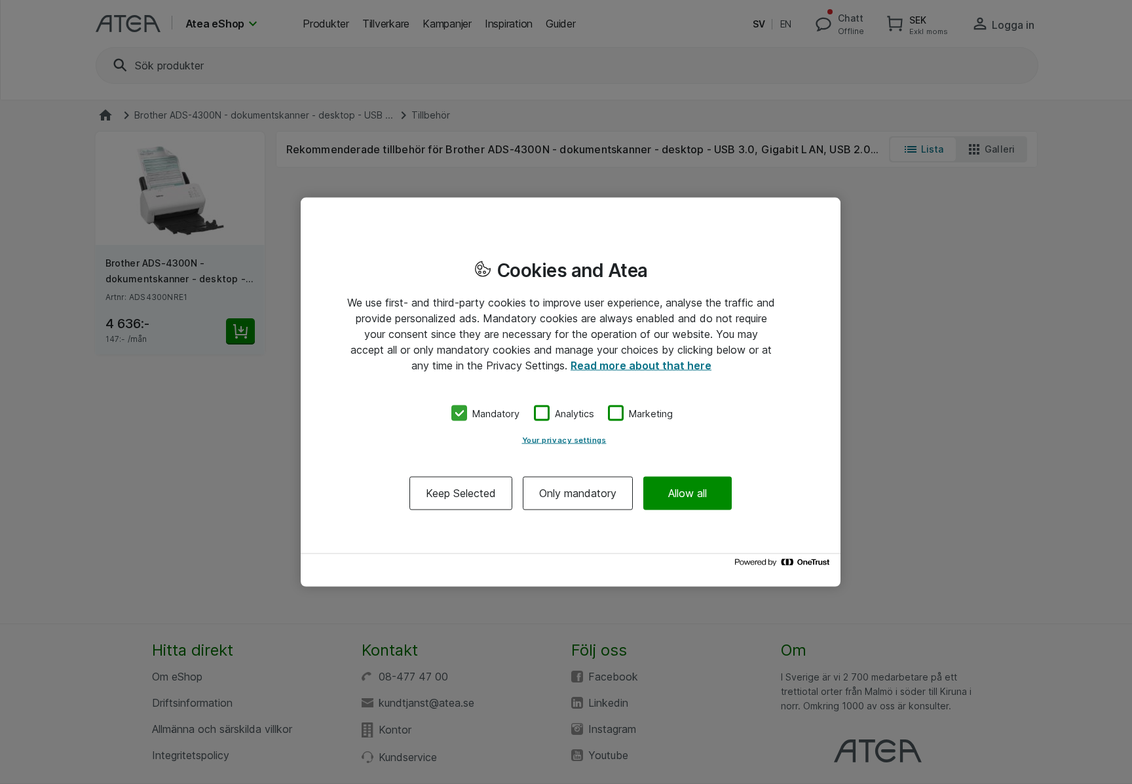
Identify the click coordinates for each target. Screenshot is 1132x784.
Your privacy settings (564, 440)
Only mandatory (577, 493)
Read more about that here (641, 364)
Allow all (687, 493)
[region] (570, 392)
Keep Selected (461, 493)
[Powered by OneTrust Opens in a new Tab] (784, 565)
